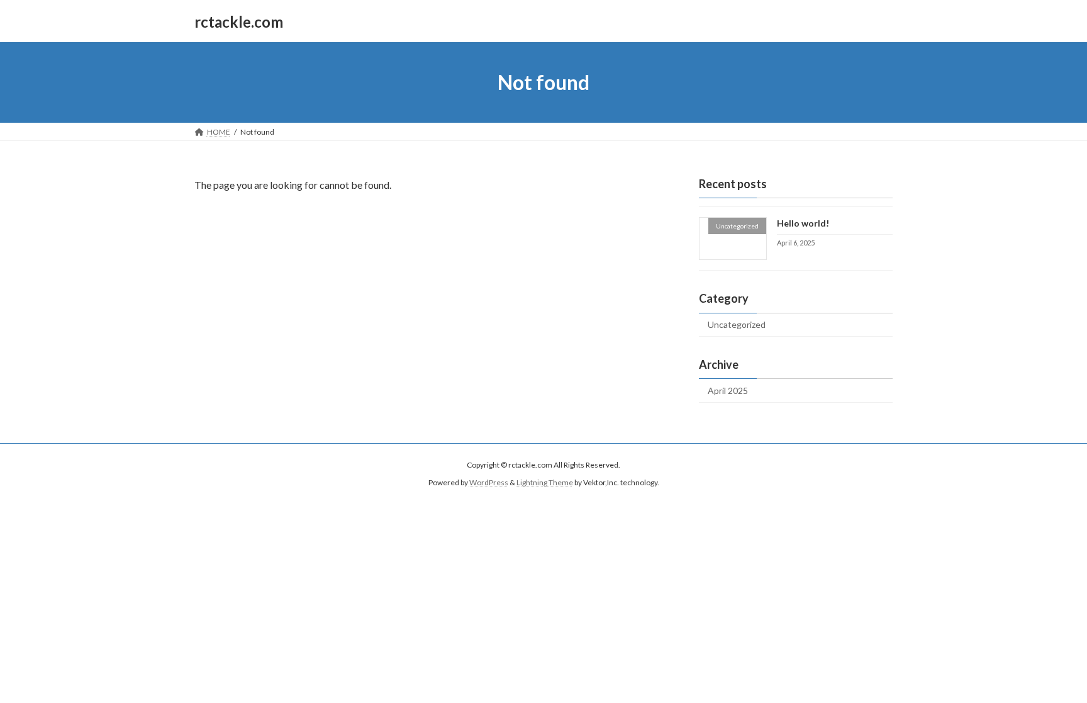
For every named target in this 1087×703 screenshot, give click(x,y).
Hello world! (803, 223)
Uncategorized (737, 324)
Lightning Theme (544, 482)
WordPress (488, 482)
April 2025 (728, 390)
